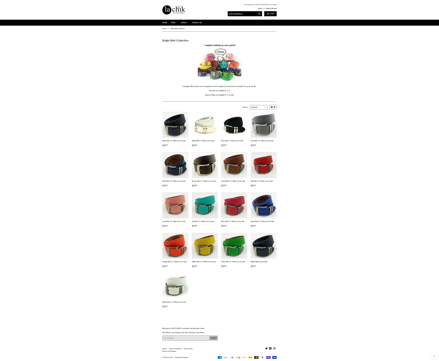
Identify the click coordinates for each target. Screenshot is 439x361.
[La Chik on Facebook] (270, 349)
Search (164, 349)
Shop (173, 23)
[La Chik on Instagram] (274, 349)
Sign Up (213, 338)
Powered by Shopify (181, 357)
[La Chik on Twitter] (266, 349)
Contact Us (197, 23)
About (184, 23)
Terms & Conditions (175, 349)
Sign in (260, 8)
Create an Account (271, 8)
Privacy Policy (188, 349)
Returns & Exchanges (169, 351)
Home (164, 23)
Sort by (245, 107)
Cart (272, 14)
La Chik (170, 357)
